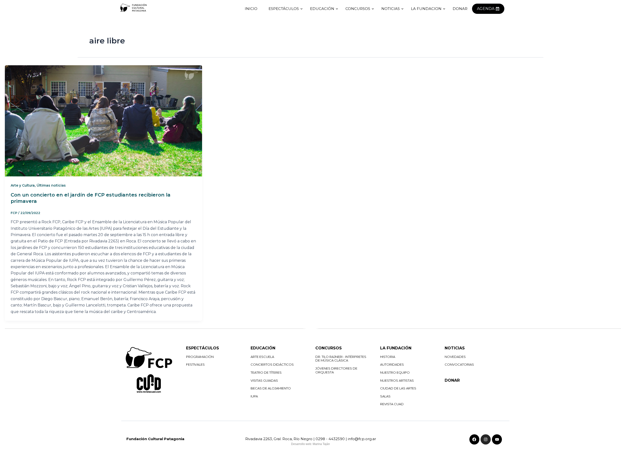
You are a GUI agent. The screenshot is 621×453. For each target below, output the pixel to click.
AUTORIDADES (392, 364)
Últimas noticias (51, 185)
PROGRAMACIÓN (200, 357)
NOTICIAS (390, 8)
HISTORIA (387, 357)
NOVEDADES (455, 357)
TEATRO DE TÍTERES (266, 372)
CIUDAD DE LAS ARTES (398, 388)
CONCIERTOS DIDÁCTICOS (272, 364)
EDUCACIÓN (322, 8)
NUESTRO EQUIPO (395, 372)
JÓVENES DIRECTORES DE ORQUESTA (336, 370)
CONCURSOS (357, 8)
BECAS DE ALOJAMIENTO (271, 388)
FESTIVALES (195, 364)
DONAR (452, 380)
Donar (460, 8)
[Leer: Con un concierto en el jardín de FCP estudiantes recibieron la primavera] (103, 120)
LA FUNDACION (426, 8)
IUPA (254, 396)
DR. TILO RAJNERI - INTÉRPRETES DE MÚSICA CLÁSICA (340, 358)
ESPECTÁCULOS (284, 8)
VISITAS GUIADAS (264, 380)
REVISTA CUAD (392, 404)
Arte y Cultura (23, 185)
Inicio (251, 8)
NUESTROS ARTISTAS (397, 380)
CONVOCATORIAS (459, 364)
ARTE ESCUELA (262, 357)
